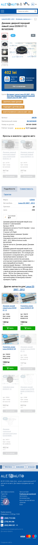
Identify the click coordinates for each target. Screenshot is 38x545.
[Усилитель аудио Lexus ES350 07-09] (27, 298)
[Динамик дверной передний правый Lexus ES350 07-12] (27, 144)
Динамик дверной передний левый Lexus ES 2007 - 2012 (21, 96)
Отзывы (3, 496)
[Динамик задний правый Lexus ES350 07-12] (27, 339)
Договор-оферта (6, 531)
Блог (21, 504)
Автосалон (23, 496)
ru (33, 4)
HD (33, 35)
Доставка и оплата (7, 492)
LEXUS (32, 200)
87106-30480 (32, 467)
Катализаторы (25, 498)
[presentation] (11, 50)
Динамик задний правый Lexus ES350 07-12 (27, 349)
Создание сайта (6, 542)
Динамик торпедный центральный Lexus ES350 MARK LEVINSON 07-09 (10, 433)
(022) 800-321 (11, 525)
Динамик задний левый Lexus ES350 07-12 (9, 308)
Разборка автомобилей (28, 494)
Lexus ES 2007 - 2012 (26, 203)
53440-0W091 (20, 467)
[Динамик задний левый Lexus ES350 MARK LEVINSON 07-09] (27, 379)
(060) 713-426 (9, 518)
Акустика (10, 96)
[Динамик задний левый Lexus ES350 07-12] (10, 298)
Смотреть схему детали (12, 102)
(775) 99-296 (9, 522)
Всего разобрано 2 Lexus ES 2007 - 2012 (17, 112)
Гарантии (4, 494)
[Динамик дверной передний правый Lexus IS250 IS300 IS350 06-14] (10, 144)
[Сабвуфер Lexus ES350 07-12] (10, 379)
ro (36, 4)
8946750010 (8, 467)
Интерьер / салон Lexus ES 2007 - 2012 (20, 94)
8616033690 (31, 121)
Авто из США (24, 492)
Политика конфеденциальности (12, 529)
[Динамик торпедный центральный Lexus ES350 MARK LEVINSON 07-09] (10, 421)
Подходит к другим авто (13, 107)
